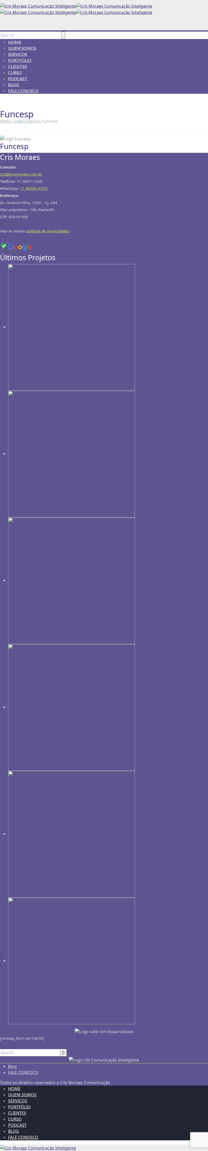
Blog (12, 1066)
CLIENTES (17, 66)
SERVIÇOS (17, 54)
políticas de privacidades (47, 230)
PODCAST (17, 78)
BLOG (13, 84)
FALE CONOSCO (23, 90)
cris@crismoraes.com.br (21, 174)
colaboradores (27, 121)
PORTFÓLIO (19, 60)
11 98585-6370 (33, 188)
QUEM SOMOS (22, 48)
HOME (14, 42)
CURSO (15, 72)
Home (6, 121)
